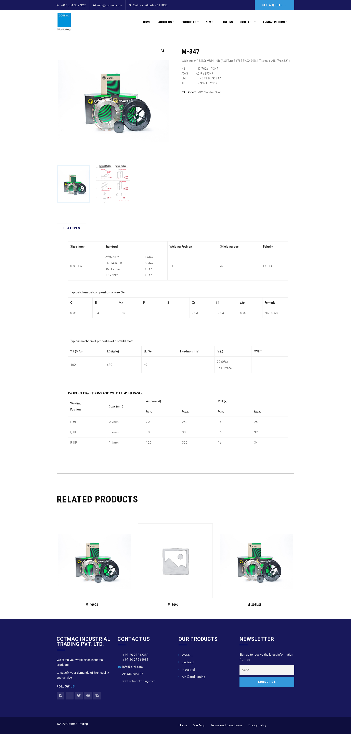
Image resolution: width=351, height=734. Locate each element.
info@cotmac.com (109, 5)
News (209, 22)
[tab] (72, 228)
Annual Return (274, 22)
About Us (165, 22)
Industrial (188, 669)
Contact (246, 22)
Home (147, 22)
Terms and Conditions (226, 725)
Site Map (199, 725)
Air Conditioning (193, 677)
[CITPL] (64, 22)
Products (188, 22)
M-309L (173, 605)
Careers (227, 22)
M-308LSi (254, 605)
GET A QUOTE (272, 5)
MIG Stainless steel (209, 92)
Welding (187, 655)
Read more (92, 592)
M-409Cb (92, 605)
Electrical (188, 662)
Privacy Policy (257, 725)
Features (71, 228)
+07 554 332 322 (73, 5)
